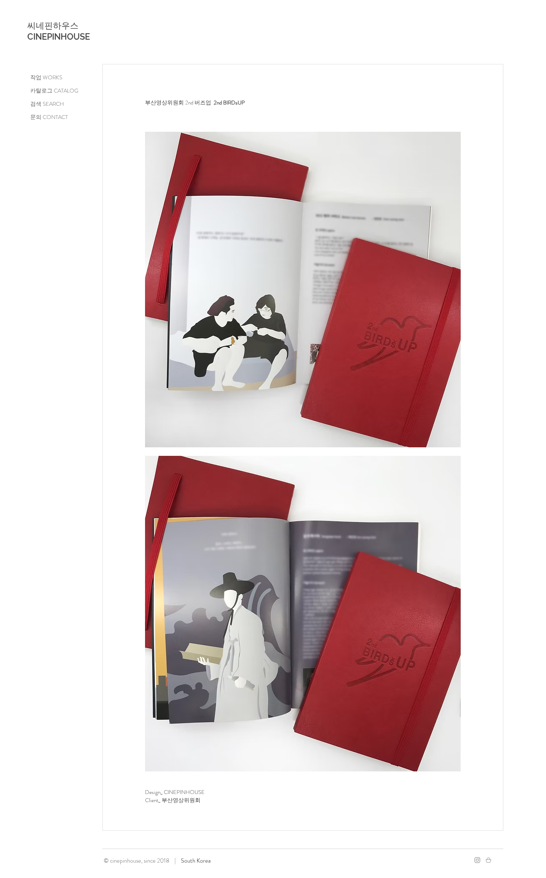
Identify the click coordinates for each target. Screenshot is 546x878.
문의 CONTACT (49, 117)
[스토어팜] (488, 860)
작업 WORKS (46, 77)
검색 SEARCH (47, 104)
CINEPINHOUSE (58, 37)
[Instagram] (477, 860)
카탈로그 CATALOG (54, 91)
